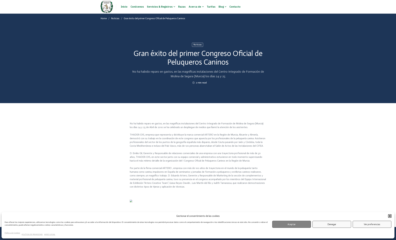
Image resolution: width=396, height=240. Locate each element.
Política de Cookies (12, 233)
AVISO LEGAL (49, 234)
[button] (389, 216)
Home (104, 18)
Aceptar (292, 224)
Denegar (331, 224)
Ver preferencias (372, 224)
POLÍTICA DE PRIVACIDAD (32, 234)
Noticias (115, 18)
